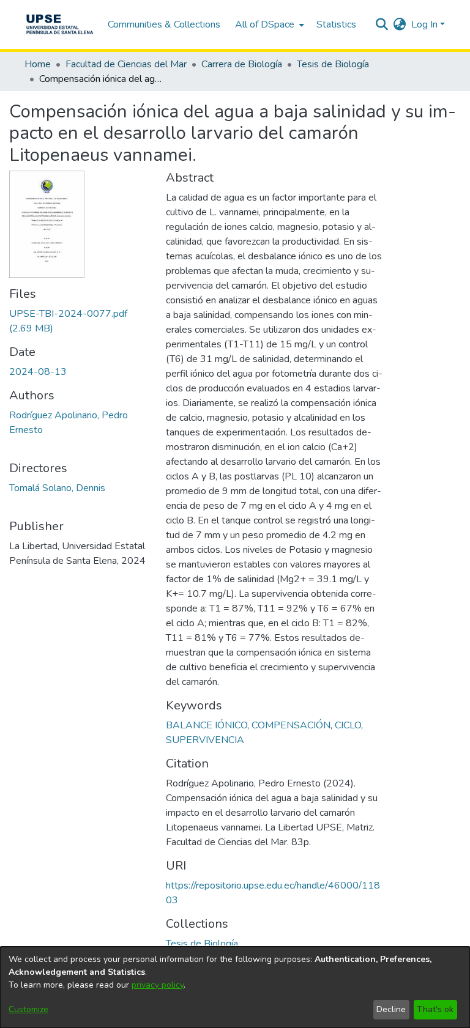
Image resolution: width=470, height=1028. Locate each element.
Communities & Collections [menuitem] (164, 24)
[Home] (59, 24)
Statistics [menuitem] (336, 24)
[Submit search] (382, 24)
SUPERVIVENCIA (205, 740)
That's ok (435, 1009)
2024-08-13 (38, 372)
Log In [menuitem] (424, 24)
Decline (391, 1009)
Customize (28, 1009)
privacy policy (158, 985)
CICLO (348, 725)
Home (37, 64)
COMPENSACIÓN (291, 725)
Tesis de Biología (333, 64)
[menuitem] (268, 24)
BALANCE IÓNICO (206, 725)
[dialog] (235, 987)
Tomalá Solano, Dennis (57, 488)
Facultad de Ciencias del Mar (126, 64)
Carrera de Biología (241, 64)
